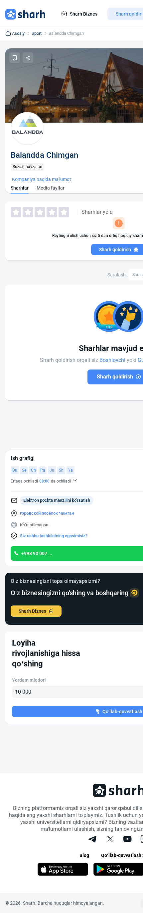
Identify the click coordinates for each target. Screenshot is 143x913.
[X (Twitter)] (110, 839)
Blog (84, 855)
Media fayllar (51, 188)
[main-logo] (25, 14)
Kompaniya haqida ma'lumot (41, 179)
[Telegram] (92, 839)
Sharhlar (20, 188)
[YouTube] (127, 839)
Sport (37, 33)
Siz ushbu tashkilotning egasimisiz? (53, 535)
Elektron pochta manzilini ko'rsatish (56, 500)
